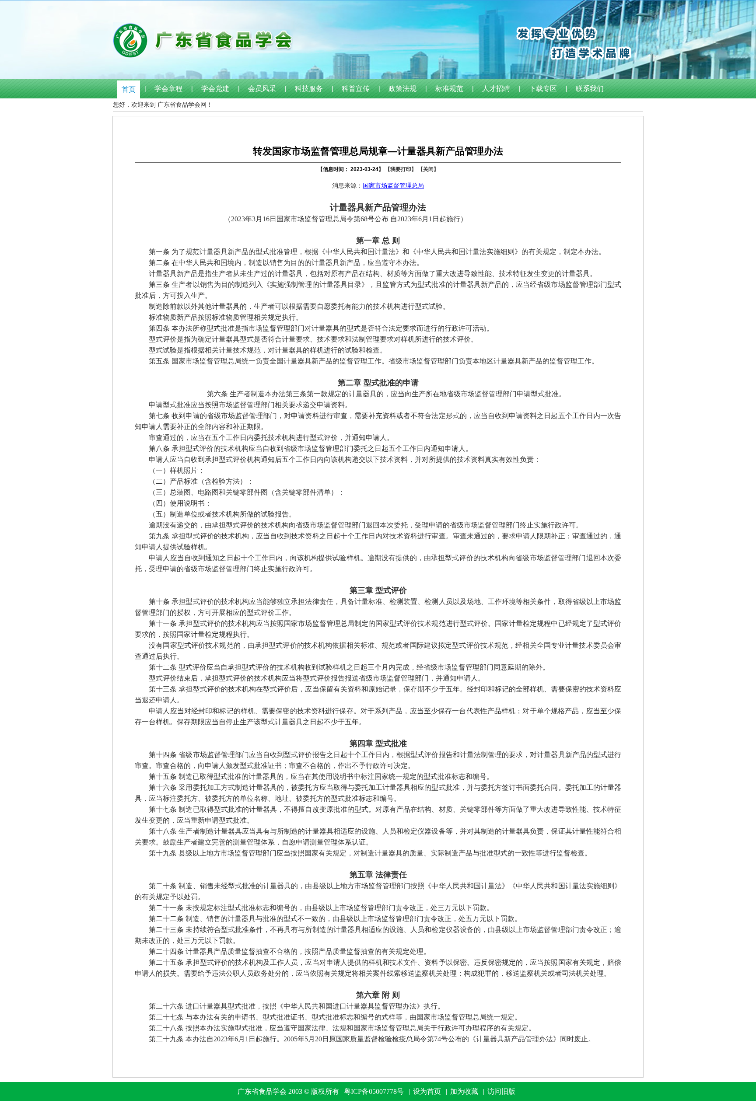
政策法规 (402, 88)
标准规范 (449, 88)
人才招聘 (496, 88)
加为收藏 (464, 1091)
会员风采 (262, 88)
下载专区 (543, 88)
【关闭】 (428, 169)
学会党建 (215, 88)
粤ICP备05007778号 (374, 1091)
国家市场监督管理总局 (393, 185)
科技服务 (309, 88)
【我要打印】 (400, 169)
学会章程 (168, 88)
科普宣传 (356, 88)
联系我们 (590, 88)
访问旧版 (501, 1091)
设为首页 (427, 1091)
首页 (129, 89)
